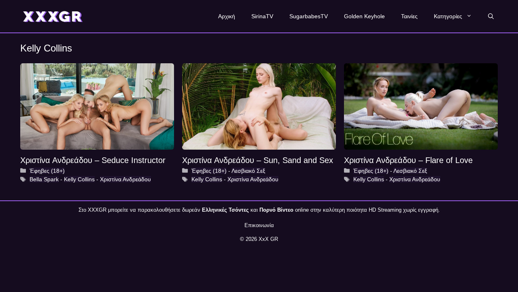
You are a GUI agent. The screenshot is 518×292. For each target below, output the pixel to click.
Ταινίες (409, 16)
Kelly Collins (79, 179)
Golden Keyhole (364, 16)
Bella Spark (44, 179)
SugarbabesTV (308, 16)
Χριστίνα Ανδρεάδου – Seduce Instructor (93, 160)
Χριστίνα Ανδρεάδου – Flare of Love (408, 160)
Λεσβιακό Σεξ (248, 170)
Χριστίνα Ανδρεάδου (125, 179)
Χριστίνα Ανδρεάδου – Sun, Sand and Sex (257, 160)
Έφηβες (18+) (47, 170)
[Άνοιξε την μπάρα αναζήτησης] (491, 16)
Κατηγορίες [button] (448, 16)
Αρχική (226, 16)
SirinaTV (262, 16)
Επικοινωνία (259, 225)
